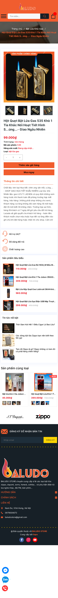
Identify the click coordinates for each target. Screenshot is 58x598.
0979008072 (11, 513)
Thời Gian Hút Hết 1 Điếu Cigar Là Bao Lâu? (35, 324)
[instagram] (28, 539)
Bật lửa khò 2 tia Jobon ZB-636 (16, 394)
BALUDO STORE (39, 531)
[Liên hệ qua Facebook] (5, 570)
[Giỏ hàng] (53, 18)
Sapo (35, 534)
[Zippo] (43, 416)
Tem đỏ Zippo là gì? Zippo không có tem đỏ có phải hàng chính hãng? (35, 350)
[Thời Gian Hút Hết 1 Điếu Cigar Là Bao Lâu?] (8, 328)
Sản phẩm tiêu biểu (12, 258)
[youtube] (35, 539)
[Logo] (29, 7)
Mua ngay (29, 172)
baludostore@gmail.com (16, 517)
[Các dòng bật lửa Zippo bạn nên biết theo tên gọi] (8, 340)
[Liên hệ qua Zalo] (5, 579)
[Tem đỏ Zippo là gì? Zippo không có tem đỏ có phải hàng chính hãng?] (8, 354)
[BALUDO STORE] (29, 466)
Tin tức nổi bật (10, 317)
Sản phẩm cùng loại (15, 368)
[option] (10, 110)
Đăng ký (50, 440)
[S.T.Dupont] (15, 416)
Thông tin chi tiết (14, 181)
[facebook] (21, 539)
